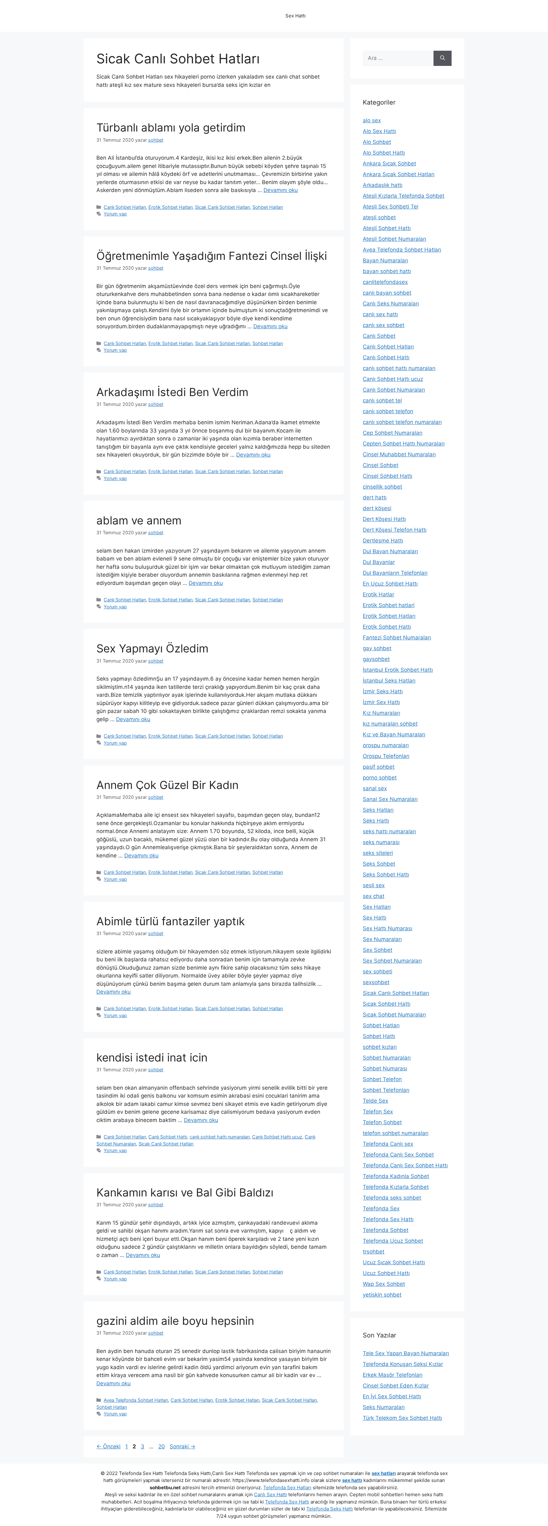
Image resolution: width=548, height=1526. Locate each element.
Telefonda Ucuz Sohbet (393, 1241)
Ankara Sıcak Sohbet (389, 163)
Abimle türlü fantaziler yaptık (170, 921)
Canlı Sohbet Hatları (125, 207)
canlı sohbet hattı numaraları (220, 1136)
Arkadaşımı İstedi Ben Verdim (172, 392)
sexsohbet (376, 982)
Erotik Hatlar (378, 594)
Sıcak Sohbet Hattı (386, 1004)
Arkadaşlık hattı (382, 185)
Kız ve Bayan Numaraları (394, 734)
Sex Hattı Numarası (387, 928)
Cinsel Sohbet (380, 465)
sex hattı (352, 1480)
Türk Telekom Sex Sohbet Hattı (402, 1418)
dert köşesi (377, 508)
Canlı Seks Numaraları (391, 303)
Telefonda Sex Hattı (388, 1219)
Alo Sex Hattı (379, 131)
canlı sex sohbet (383, 325)
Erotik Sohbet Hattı (387, 627)
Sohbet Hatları (267, 207)
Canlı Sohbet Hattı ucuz (277, 1136)
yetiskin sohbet (382, 1295)
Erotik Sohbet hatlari (388, 605)
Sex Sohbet (377, 950)
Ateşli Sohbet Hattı (387, 228)
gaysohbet (376, 659)
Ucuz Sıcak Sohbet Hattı (394, 1262)
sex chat (373, 896)
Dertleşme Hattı (383, 540)
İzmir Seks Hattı (383, 691)
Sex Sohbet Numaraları (392, 961)
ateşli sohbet (379, 217)
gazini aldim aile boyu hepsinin (175, 1320)
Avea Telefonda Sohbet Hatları (136, 1400)
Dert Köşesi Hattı (384, 519)
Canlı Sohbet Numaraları (394, 390)
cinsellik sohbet (382, 487)
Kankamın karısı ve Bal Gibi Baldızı (184, 1192)
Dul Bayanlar (379, 562)
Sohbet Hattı (379, 1036)
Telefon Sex (378, 1111)
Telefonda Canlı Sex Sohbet (398, 1154)
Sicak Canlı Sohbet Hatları (222, 207)
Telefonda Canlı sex (388, 1144)
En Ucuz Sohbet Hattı (390, 583)
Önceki (108, 1446)
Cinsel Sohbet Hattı (387, 476)
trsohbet (373, 1251)
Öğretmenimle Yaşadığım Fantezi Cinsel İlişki (211, 255)
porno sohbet (380, 777)
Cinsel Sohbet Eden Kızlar (396, 1385)
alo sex (372, 120)
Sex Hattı (374, 917)
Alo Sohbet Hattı (384, 153)
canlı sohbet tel (382, 400)
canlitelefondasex (385, 282)
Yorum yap (115, 213)
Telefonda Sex (381, 1208)
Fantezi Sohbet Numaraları (397, 637)
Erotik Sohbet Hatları (170, 207)
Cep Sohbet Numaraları (392, 433)
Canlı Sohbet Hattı (167, 1136)
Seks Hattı (376, 821)
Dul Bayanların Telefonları (395, 573)
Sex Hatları (377, 907)
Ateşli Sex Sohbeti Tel (390, 206)
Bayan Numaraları (385, 260)
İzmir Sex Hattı (381, 702)
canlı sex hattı (380, 314)
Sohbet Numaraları (387, 1058)
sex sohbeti (377, 971)
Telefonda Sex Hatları (287, 1487)
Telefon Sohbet (382, 1122)
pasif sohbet (379, 767)
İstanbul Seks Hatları (389, 680)
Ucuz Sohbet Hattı (386, 1273)
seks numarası (381, 842)
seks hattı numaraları (389, 831)
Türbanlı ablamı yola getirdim (170, 127)
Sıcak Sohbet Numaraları (394, 1014)
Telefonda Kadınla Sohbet (396, 1176)
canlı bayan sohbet (387, 293)
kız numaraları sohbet (390, 724)
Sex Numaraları (382, 939)
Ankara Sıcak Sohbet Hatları (398, 174)
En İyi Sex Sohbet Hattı (392, 1396)
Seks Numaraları (384, 1407)
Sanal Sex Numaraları (390, 799)
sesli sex (374, 885)
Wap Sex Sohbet (384, 1284)
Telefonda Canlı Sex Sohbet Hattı (405, 1165)
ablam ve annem (138, 520)
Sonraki (182, 1446)
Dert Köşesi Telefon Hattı (395, 530)
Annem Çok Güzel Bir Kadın (167, 785)
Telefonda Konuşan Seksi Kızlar (403, 1364)
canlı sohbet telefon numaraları (402, 422)
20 (162, 1446)
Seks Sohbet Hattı (386, 874)
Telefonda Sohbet (385, 1230)
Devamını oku (281, 190)
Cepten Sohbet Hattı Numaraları (404, 443)
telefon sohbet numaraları (395, 1133)
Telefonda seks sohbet (392, 1198)
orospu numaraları (386, 745)
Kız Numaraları (381, 713)
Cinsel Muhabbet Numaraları (399, 454)
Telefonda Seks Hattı (329, 1509)
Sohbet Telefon (382, 1079)
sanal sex (375, 788)
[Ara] (443, 58)
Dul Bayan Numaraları (390, 551)
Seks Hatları (378, 810)
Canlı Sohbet (379, 336)
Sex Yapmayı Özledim (152, 648)
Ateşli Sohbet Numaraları (394, 239)
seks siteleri (378, 853)
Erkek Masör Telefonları (392, 1375)
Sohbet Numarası (385, 1068)
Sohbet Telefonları (386, 1090)
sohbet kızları (380, 1047)
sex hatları (384, 1473)
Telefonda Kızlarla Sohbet (396, 1187)
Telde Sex (375, 1101)
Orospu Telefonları (386, 756)
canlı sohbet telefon (388, 411)
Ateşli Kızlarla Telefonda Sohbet (403, 196)
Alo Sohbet (377, 142)
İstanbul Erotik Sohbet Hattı (398, 670)
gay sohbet (377, 648)
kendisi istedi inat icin (151, 1057)
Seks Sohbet (379, 864)
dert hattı (375, 497)
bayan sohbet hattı (387, 271)
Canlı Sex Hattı (270, 1494)
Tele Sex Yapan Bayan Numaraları (406, 1353)
